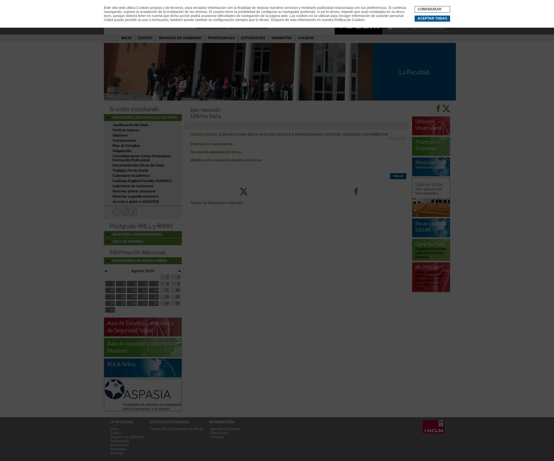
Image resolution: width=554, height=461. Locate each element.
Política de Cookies (349, 20)
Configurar (429, 9)
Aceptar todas (432, 18)
